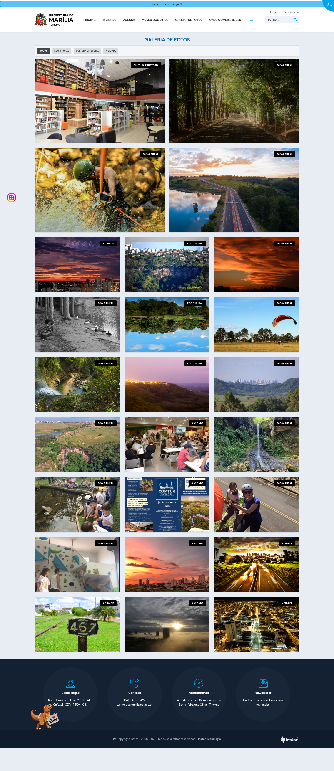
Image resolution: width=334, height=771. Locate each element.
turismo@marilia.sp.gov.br (135, 705)
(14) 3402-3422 (134, 700)
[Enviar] (295, 19)
